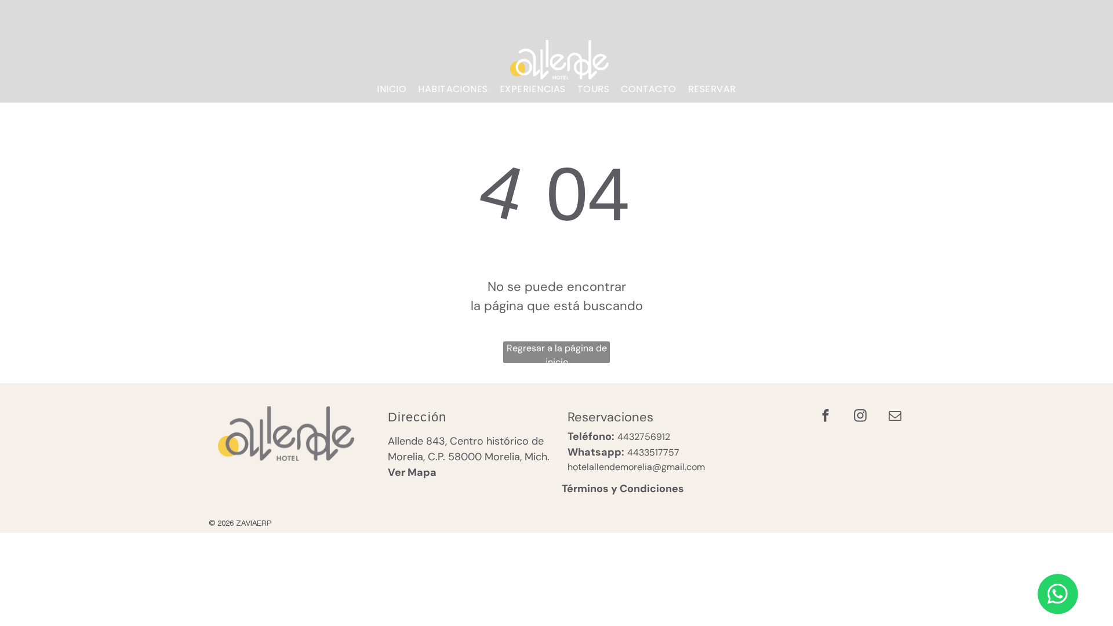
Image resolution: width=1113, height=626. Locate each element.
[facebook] (825, 417)
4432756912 (643, 437)
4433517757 (653, 452)
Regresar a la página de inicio (557, 352)
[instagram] (860, 417)
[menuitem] (391, 89)
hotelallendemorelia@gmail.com (636, 467)
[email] (894, 417)
